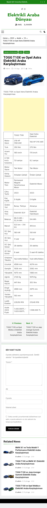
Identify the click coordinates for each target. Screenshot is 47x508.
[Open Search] (41, 32)
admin (8, 68)
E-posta (9, 398)
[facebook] (22, 9)
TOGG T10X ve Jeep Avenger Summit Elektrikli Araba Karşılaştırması (28, 475)
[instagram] (24, 9)
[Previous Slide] (40, 2)
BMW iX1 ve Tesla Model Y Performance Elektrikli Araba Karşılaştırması (28, 450)
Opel (21, 52)
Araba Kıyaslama (10, 52)
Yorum (9, 362)
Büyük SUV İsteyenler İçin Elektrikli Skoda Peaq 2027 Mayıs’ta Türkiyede (9, 2)
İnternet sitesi (11, 407)
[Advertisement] (24, 114)
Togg (27, 52)
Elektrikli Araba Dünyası (23, 17)
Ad (7, 389)
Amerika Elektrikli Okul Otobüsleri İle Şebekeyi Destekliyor (21, 2)
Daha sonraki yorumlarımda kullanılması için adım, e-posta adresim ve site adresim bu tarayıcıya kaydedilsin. (23, 419)
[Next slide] (44, 2)
